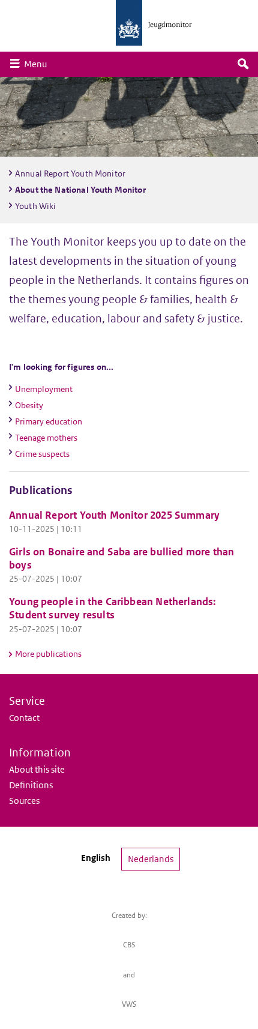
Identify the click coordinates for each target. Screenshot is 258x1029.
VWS (129, 1004)
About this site (37, 769)
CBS (129, 945)
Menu (38, 64)
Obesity (29, 405)
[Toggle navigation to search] (243, 64)
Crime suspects (42, 453)
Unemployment (44, 389)
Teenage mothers (46, 437)
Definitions (31, 785)
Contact (24, 717)
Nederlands (150, 859)
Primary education (48, 421)
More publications (48, 653)
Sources (24, 800)
